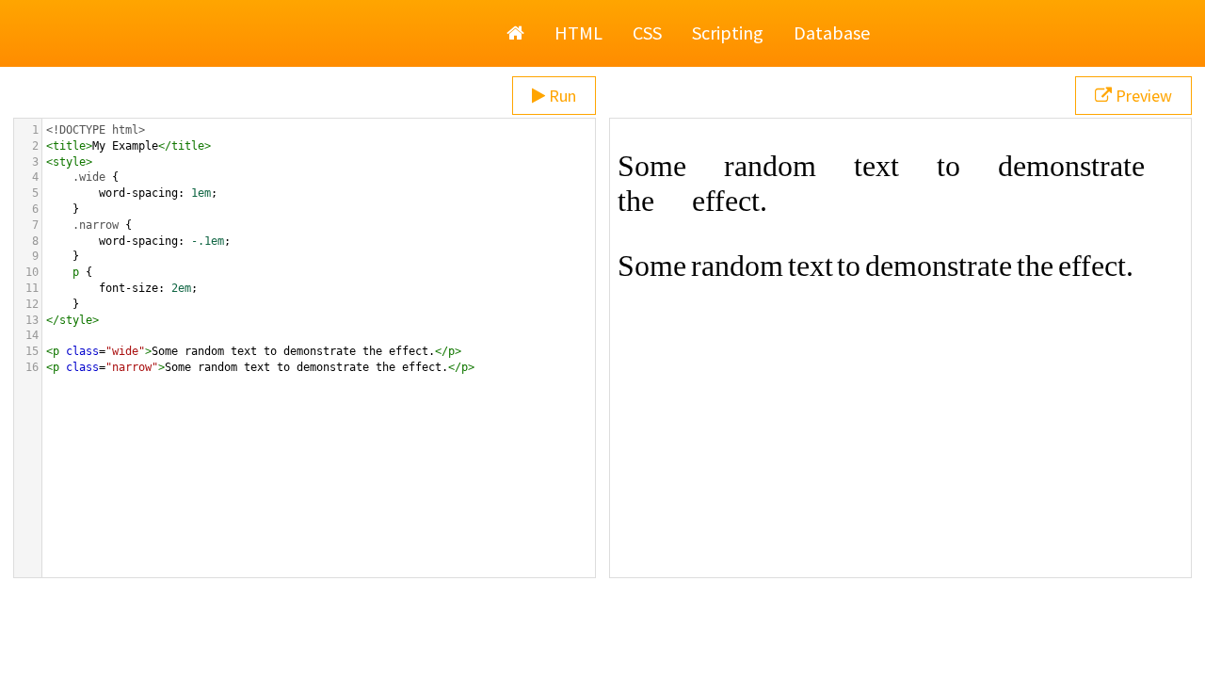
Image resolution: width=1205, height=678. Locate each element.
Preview (1142, 95)
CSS (647, 32)
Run (560, 95)
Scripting (727, 32)
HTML (578, 32)
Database (832, 32)
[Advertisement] (602, 631)
